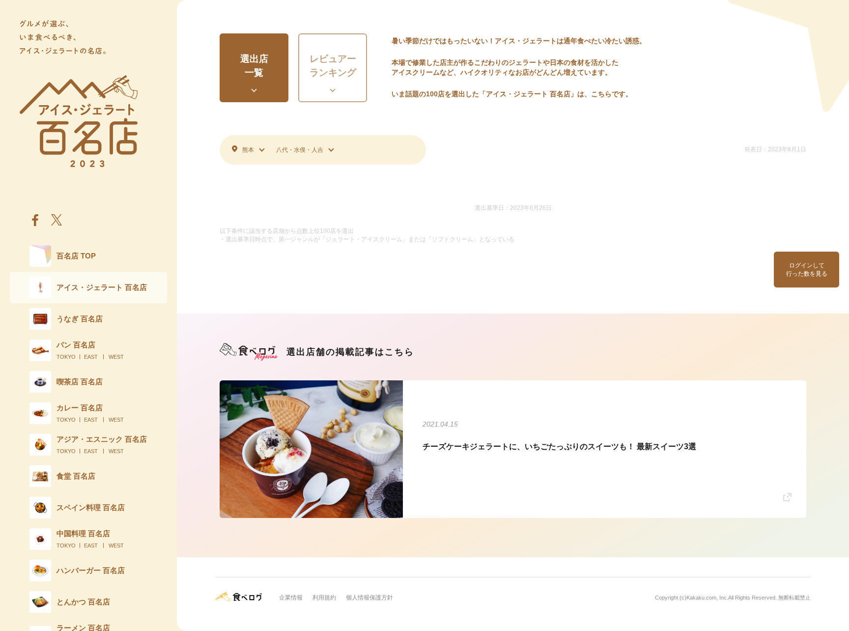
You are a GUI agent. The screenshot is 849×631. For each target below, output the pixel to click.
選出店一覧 (254, 66)
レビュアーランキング (333, 66)
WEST (116, 357)
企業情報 (291, 597)
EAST (91, 357)
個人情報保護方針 (369, 597)
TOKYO (66, 357)
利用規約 (324, 597)
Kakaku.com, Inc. (707, 598)
